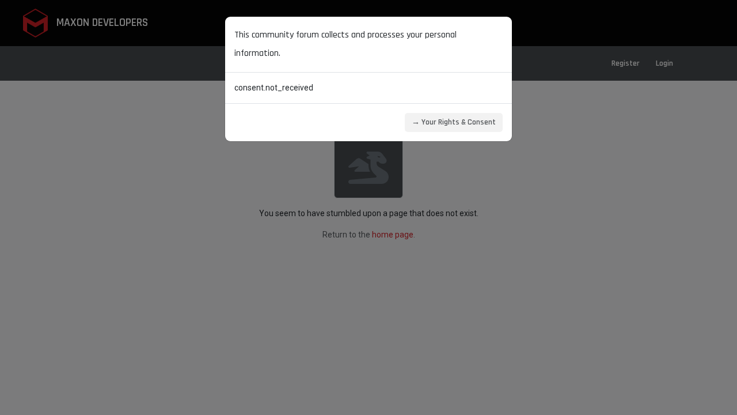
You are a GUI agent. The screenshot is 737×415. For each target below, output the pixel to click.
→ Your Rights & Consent (454, 122)
